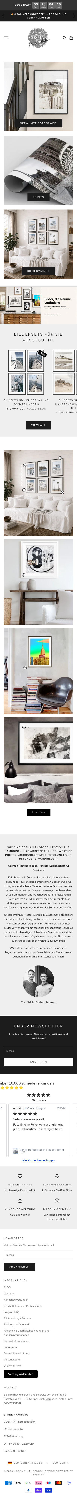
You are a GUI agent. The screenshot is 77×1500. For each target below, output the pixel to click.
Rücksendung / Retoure (17, 1318)
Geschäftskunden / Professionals (23, 1306)
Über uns (9, 1293)
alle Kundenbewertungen (38, 1160)
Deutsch (59, 1463)
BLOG (7, 1287)
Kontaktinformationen (16, 1341)
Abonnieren (19, 1266)
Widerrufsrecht (12, 1366)
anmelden (38, 1062)
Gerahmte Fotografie (38, 123)
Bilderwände (38, 271)
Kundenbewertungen (16, 1299)
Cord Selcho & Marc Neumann (38, 1002)
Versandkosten (12, 1359)
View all (38, 425)
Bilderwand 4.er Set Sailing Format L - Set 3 (26, 402)
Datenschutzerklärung (16, 1353)
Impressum (10, 1347)
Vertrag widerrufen (20, 1374)
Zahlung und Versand (16, 1324)
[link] (39, 1151)
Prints (38, 197)
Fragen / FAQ (11, 1312)
